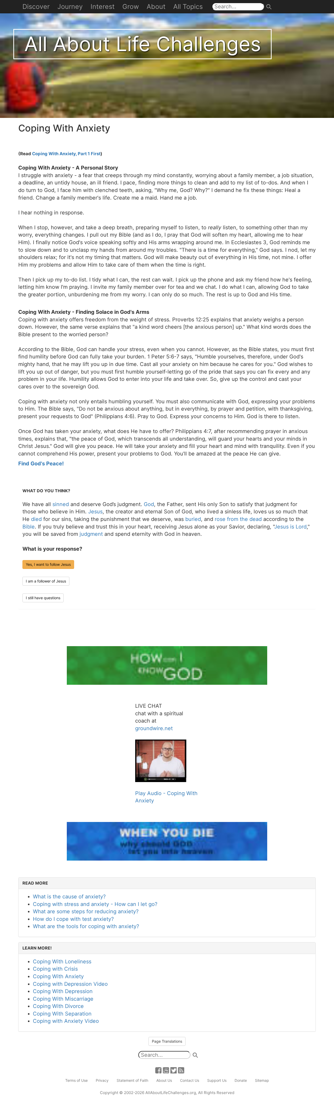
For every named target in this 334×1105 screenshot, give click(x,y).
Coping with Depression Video (70, 984)
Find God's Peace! (41, 463)
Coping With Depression (63, 991)
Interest (103, 6)
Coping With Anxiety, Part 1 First (66, 153)
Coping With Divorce (58, 1006)
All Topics (188, 6)
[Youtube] (166, 1070)
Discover (36, 6)
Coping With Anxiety (58, 976)
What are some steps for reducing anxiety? (86, 911)
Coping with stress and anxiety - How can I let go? (95, 904)
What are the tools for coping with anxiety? (86, 926)
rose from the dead (238, 519)
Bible (28, 527)
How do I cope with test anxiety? (73, 919)
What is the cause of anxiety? (69, 896)
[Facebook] (158, 1070)
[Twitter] (173, 1070)
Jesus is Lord (290, 527)
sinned (60, 504)
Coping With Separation (62, 1014)
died (36, 519)
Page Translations (167, 1041)
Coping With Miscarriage (63, 999)
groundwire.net (154, 728)
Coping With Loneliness (62, 961)
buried (193, 519)
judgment (91, 534)
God (149, 504)
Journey (70, 6)
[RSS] (181, 1070)
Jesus (95, 511)
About (156, 6)
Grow (130, 6)
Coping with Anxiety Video (66, 1021)
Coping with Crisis (55, 969)
